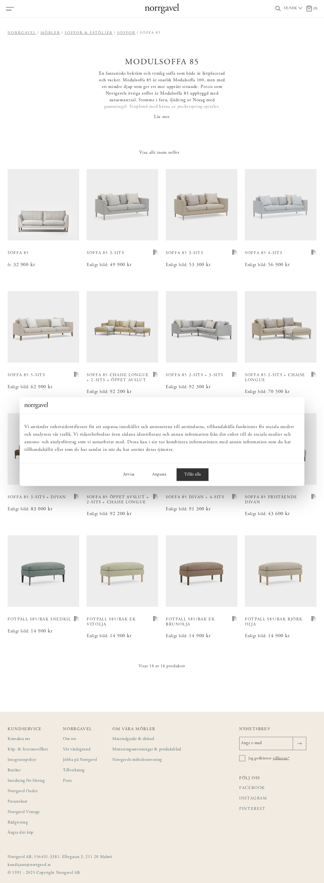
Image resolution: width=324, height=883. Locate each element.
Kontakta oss (19, 739)
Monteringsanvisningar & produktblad (146, 750)
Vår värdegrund (76, 750)
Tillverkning (74, 770)
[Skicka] (299, 743)
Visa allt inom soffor (159, 153)
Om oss (69, 739)
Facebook (252, 788)
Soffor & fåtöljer (89, 33)
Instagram (253, 799)
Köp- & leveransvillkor (28, 750)
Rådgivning (18, 823)
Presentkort (18, 802)
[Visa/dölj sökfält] (278, 9)
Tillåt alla (192, 474)
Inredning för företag (26, 781)
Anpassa (159, 474)
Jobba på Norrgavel (80, 760)
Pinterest (252, 809)
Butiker (14, 770)
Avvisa (128, 474)
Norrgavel (22, 33)
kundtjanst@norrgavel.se (29, 865)
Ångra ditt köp (21, 833)
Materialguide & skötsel (133, 739)
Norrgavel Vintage (24, 812)
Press (67, 781)
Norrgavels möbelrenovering (137, 760)
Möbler (50, 33)
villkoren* (281, 758)
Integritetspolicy (22, 760)
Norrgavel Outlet (23, 791)
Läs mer (162, 117)
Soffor (126, 33)
